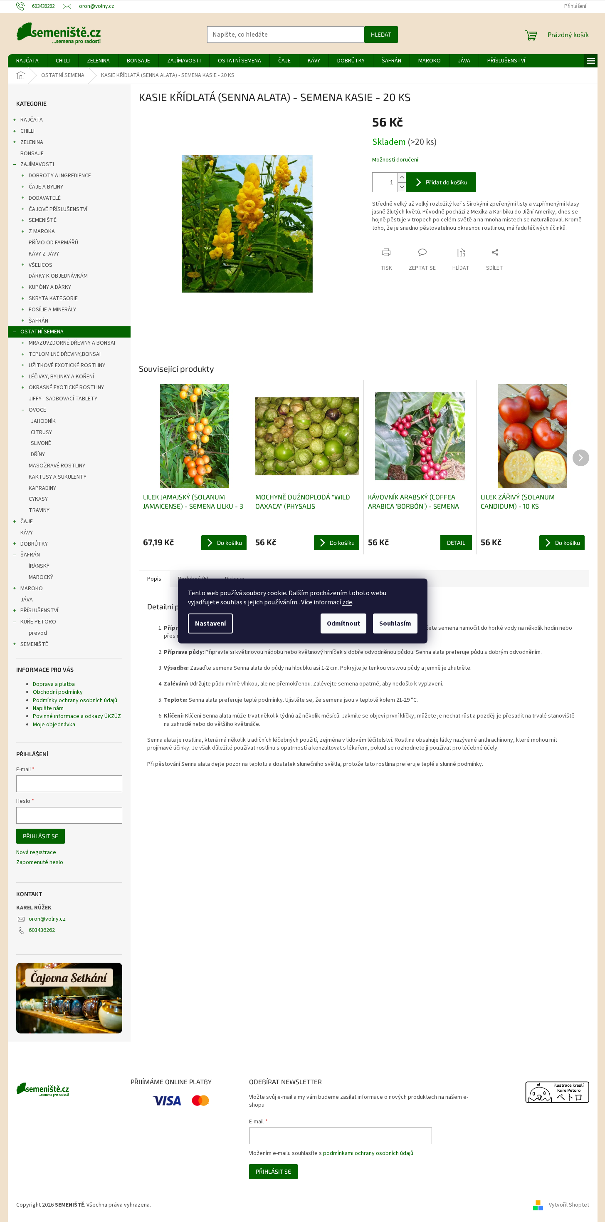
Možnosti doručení (395, 160)
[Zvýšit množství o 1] (402, 177)
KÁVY (26, 533)
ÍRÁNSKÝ (39, 566)
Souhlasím (395, 623)
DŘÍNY (38, 454)
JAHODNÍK (43, 421)
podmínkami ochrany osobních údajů (368, 1153)
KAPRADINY (42, 488)
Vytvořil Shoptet (569, 1205)
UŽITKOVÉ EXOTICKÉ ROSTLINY (67, 365)
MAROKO (31, 588)
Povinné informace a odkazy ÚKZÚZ (77, 716)
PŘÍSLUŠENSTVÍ (39, 610)
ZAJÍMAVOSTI (37, 164)
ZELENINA (31, 142)
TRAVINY (39, 510)
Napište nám (48, 708)
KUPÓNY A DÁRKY (50, 287)
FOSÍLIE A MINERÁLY (52, 310)
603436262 (42, 930)
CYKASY (38, 499)
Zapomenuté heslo (39, 863)
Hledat (381, 34)
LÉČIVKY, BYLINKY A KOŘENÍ (61, 377)
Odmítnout (343, 623)
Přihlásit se (40, 836)
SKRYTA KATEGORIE (53, 298)
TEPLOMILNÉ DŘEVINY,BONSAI (65, 354)
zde (347, 602)
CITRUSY (41, 432)
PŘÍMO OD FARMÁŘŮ (53, 242)
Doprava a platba (54, 684)
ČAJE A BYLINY (46, 187)
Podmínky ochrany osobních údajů (75, 700)
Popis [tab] (154, 579)
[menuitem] (27, 60)
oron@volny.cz (47, 919)
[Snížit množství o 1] (402, 187)
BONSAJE (32, 153)
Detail (456, 542)
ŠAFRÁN (38, 321)
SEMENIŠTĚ (43, 220)
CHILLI (27, 131)
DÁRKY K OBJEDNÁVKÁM (58, 276)
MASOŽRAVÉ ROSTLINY (57, 466)
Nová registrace (36, 853)
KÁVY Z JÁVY (44, 254)
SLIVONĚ (41, 443)
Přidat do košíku (446, 182)
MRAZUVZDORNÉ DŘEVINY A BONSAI (72, 343)
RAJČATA (31, 120)
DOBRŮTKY (34, 544)
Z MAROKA (42, 231)
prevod (38, 633)
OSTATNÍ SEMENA (42, 332)
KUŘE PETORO (38, 622)
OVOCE (37, 410)
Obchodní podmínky (58, 692)
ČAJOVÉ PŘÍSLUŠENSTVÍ (58, 209)
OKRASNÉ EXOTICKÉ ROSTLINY (66, 387)
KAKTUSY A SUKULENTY (57, 477)
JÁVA (26, 600)
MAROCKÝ (41, 577)
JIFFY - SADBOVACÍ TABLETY (63, 399)
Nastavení (210, 623)
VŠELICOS (40, 265)
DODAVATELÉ (45, 198)
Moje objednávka (54, 724)
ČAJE (26, 521)
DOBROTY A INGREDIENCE (60, 175)
